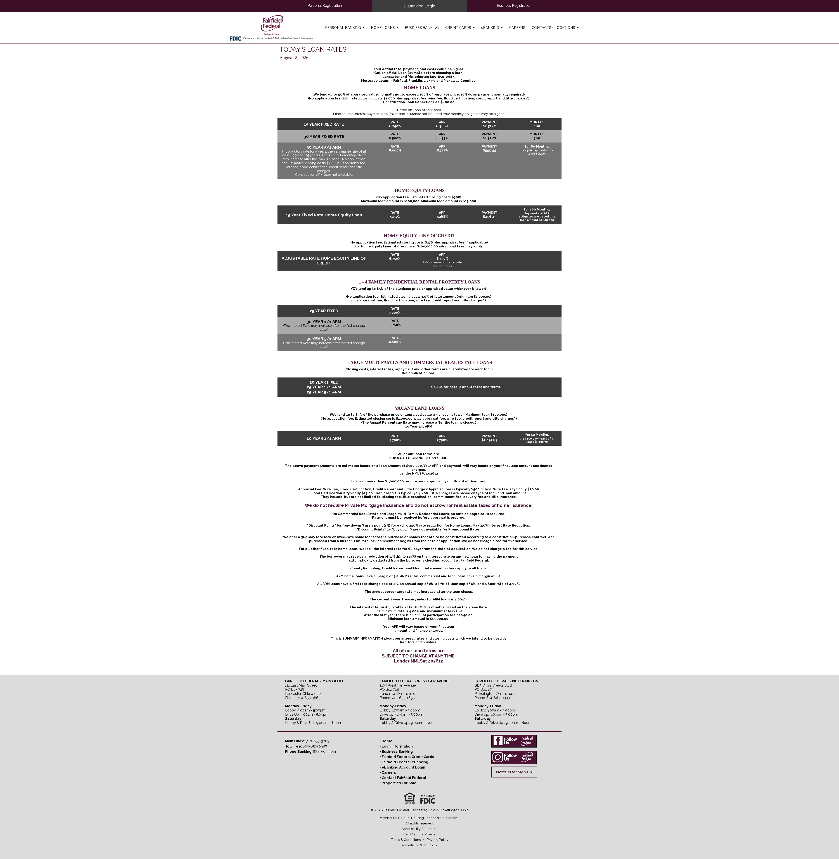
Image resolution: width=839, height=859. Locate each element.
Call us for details (446, 387)
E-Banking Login (419, 5)
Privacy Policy (437, 840)
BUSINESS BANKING (422, 27)
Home (387, 741)
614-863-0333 (498, 698)
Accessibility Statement (419, 829)
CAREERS (517, 27)
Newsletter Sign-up (514, 772)
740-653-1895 (403, 698)
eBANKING (490, 27)
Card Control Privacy (419, 834)
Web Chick (428, 845)
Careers (389, 772)
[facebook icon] (514, 741)
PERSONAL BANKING (343, 27)
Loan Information (397, 746)
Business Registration (514, 5)
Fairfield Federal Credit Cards (408, 757)
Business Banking (397, 751)
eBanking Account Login (403, 767)
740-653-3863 (308, 698)
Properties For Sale (399, 783)
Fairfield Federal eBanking (405, 762)
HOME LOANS (383, 27)
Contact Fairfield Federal (404, 778)
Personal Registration (325, 5)
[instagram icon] (514, 757)
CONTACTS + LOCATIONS (554, 27)
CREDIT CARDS (458, 27)
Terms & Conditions (406, 840)
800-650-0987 (442, 77)
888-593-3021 (324, 751)
